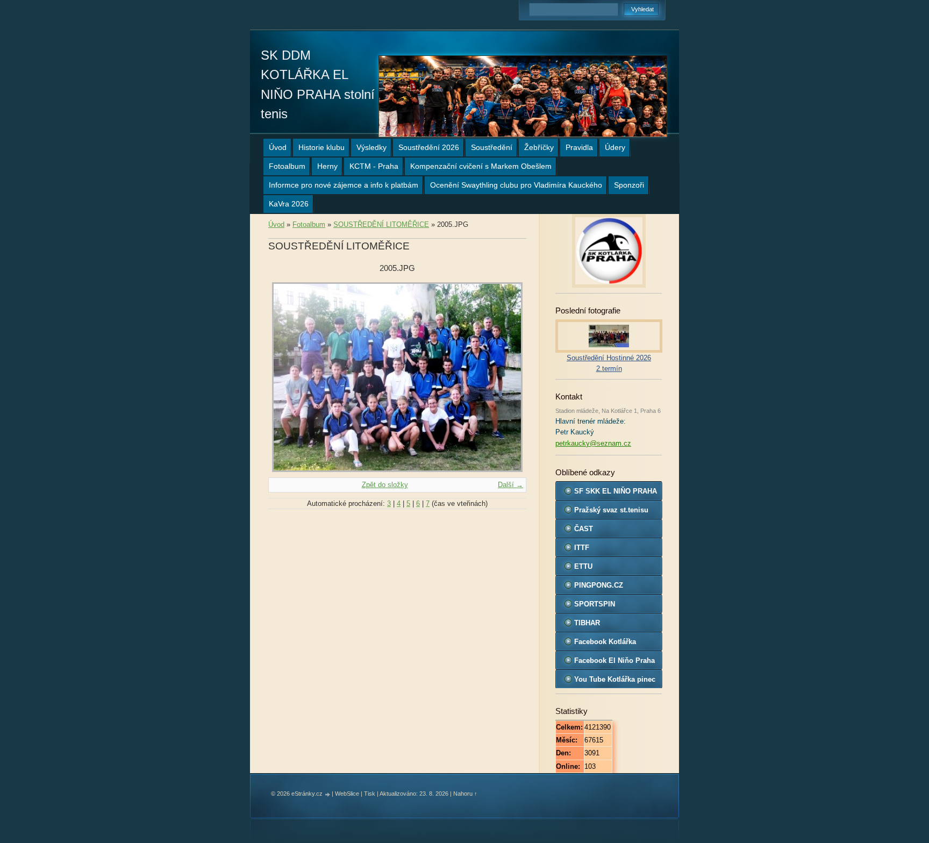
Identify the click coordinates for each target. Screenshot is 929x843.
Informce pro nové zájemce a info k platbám (343, 185)
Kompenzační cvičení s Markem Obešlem (481, 166)
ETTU (583, 566)
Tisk (369, 793)
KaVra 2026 (289, 203)
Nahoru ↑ (465, 793)
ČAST (583, 529)
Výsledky (371, 147)
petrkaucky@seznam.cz (593, 443)
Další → (510, 485)
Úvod (278, 147)
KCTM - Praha (373, 166)
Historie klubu (321, 147)
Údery (615, 147)
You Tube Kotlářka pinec (614, 679)
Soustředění (491, 147)
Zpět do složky (385, 485)
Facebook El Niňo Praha (614, 660)
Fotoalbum (287, 166)
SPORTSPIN (594, 604)
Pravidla (579, 147)
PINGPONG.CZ (598, 585)
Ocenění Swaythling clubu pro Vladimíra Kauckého (516, 185)
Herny (327, 166)
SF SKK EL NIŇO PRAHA (615, 491)
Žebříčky (539, 147)
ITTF (581, 548)
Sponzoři (629, 185)
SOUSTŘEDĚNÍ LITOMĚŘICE (381, 224)
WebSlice (347, 793)
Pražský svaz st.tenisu (611, 510)
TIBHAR (587, 623)
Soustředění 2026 (428, 147)
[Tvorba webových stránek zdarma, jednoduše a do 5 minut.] (328, 794)
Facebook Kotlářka (605, 642)
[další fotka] (509, 377)
